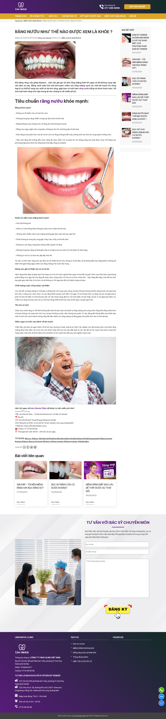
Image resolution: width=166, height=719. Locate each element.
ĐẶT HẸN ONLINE (137, 6)
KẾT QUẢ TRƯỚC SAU (90, 16)
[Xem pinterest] (35, 447)
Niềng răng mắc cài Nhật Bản (84, 652)
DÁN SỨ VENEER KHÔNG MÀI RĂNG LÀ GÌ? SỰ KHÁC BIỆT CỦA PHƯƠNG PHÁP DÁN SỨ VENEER (140, 42)
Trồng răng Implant (80, 657)
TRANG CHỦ (20, 16)
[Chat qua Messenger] (161, 702)
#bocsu (28, 438)
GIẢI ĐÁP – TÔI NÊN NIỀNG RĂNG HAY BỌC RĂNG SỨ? (30, 486)
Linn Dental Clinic (39, 408)
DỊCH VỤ (53, 16)
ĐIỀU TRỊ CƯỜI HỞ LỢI (82, 661)
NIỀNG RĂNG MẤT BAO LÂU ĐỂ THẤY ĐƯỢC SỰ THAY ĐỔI (99, 488)
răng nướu (84, 88)
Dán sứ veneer (79, 644)
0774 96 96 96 (25, 707)
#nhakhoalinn (83, 441)
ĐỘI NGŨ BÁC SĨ (69, 16)
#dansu (35, 438)
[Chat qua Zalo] (161, 696)
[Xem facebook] (28, 447)
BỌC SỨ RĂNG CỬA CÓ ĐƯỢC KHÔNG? (63, 486)
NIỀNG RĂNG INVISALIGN (83, 648)
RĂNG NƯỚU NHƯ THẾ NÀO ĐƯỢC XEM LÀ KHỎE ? (140, 116)
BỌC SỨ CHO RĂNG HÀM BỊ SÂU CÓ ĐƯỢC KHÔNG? (140, 133)
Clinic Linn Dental (44, 38)
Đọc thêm (21, 502)
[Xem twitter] (31, 447)
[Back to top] (161, 714)
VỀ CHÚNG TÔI (36, 16)
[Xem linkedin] (24, 447)
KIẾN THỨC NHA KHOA (115, 16)
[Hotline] (161, 690)
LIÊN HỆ (132, 16)
